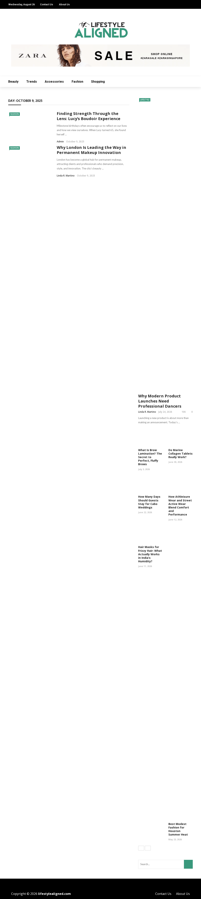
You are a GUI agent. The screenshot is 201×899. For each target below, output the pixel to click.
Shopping (98, 81)
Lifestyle (144, 99)
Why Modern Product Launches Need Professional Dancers (159, 401)
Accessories (54, 81)
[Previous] (141, 848)
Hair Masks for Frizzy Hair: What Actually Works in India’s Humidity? (150, 554)
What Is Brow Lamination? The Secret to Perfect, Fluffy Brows (150, 457)
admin (60, 141)
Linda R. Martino (66, 175)
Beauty (13, 81)
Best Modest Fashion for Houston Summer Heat (178, 829)
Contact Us (46, 4)
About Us (64, 4)
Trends (31, 81)
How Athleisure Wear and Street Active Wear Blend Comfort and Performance (180, 505)
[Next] (148, 848)
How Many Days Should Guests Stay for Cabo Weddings (149, 502)
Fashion (77, 81)
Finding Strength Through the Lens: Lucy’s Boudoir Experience (88, 116)
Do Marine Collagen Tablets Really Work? (180, 453)
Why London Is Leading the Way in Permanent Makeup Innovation (91, 150)
